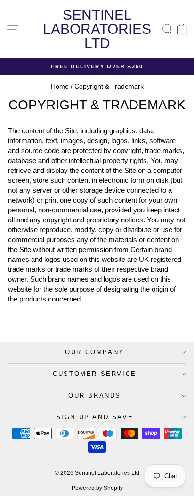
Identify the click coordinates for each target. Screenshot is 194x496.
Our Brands (94, 395)
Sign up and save (95, 417)
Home (60, 86)
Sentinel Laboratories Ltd (97, 29)
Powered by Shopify (97, 488)
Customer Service (95, 373)
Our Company (94, 352)
